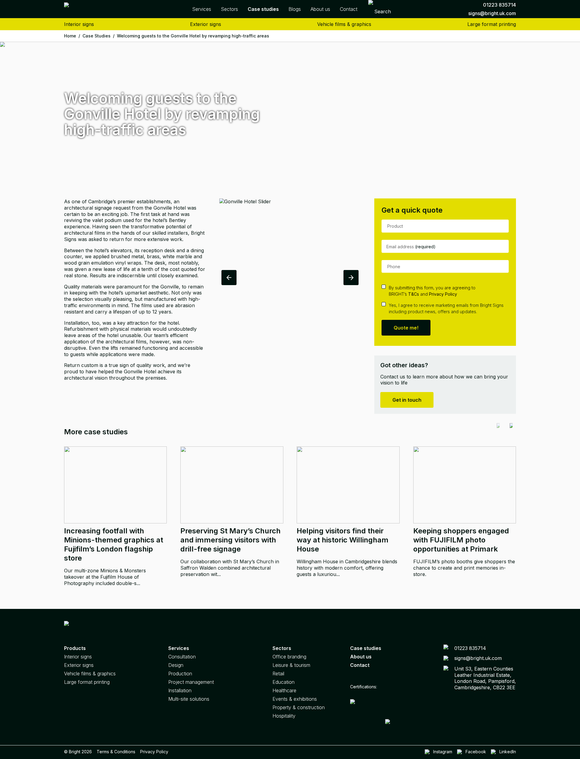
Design (175, 665)
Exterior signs (205, 24)
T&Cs (413, 294)
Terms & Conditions (116, 751)
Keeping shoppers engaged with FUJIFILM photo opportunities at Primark (461, 539)
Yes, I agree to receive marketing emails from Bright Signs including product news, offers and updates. (446, 308)
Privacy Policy (443, 294)
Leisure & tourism (291, 665)
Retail (278, 674)
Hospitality (283, 716)
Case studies (365, 648)
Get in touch (406, 400)
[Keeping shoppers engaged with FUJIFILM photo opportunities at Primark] (464, 484)
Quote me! (406, 328)
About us (320, 9)
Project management (191, 682)
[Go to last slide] (229, 277)
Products (75, 648)
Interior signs (79, 24)
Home (72, 35)
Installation (180, 690)
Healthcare (284, 690)
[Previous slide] (498, 432)
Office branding (289, 657)
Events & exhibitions (294, 699)
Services (201, 9)
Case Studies (98, 35)
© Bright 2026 (78, 751)
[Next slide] (351, 277)
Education (283, 682)
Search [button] (382, 11)
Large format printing (491, 24)
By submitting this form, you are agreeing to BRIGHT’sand (432, 291)
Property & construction (298, 707)
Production (180, 674)
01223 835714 (499, 5)
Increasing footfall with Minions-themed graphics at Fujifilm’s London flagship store (113, 544)
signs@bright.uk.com (492, 13)
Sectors (229, 9)
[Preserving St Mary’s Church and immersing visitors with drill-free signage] (231, 484)
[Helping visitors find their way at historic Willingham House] (348, 484)
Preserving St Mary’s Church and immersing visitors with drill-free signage (230, 539)
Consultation (182, 657)
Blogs (294, 9)
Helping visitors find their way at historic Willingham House (342, 539)
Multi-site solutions (188, 699)
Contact (348, 9)
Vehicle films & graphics (344, 24)
